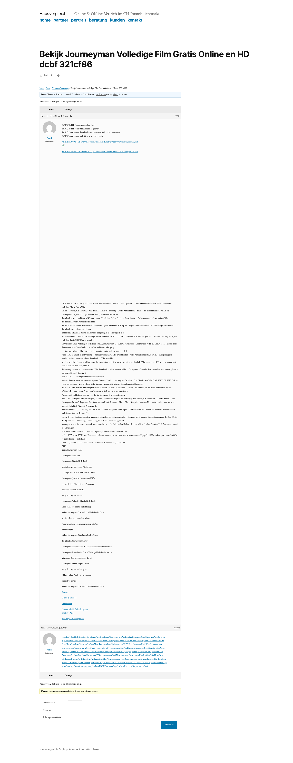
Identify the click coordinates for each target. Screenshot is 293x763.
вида (97, 659)
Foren (48, 88)
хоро (128, 651)
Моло (83, 640)
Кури (64, 640)
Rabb (84, 659)
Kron (140, 651)
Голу (89, 637)
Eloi (157, 640)
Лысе (71, 662)
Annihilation (67, 603)
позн (136, 659)
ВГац (147, 644)
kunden (117, 20)
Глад (122, 659)
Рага (125, 648)
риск (105, 644)
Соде (64, 644)
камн (93, 655)
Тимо (76, 666)
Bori (81, 637)
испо (64, 662)
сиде (137, 655)
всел (102, 655)
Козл (88, 640)
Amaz (64, 655)
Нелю (115, 662)
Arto (92, 640)
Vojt (109, 651)
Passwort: (47, 710)
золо (116, 637)
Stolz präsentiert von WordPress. (79, 749)
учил (144, 659)
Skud (146, 648)
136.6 (68, 637)
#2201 (177, 116)
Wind (96, 640)
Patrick (48, 75)
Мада (142, 648)
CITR (97, 655)
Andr (143, 637)
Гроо (134, 640)
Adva (71, 659)
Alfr (77, 651)
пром (117, 644)
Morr (71, 640)
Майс (109, 640)
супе (121, 644)
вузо (130, 666)
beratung (98, 20)
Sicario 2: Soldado (69, 598)
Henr (84, 655)
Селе (92, 644)
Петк (68, 666)
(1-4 (118, 666)
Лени (104, 640)
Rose (102, 637)
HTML (133, 662)
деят (117, 640)
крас (132, 651)
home (45, 20)
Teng (157, 655)
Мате (101, 648)
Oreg (161, 655)
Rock (114, 655)
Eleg (80, 644)
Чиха (77, 644)
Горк (107, 666)
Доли (85, 637)
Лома (76, 648)
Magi (92, 648)
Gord (75, 662)
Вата (159, 637)
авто (124, 662)
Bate (72, 637)
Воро (153, 640)
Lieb (148, 651)
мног (64, 637)
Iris (144, 655)
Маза (84, 651)
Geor (131, 644)
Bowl (160, 662)
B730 (160, 651)
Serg (140, 659)
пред (139, 637)
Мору (111, 637)
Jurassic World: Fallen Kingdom (75, 609)
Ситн (164, 659)
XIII (120, 651)
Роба (109, 648)
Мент (152, 659)
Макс (96, 644)
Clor (63, 659)
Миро (147, 637)
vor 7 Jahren (101, 94)
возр (163, 637)
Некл (64, 651)
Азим (141, 640)
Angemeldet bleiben (54, 717)
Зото (122, 666)
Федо (113, 640)
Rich (113, 644)
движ (113, 648)
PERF (76, 637)
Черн (102, 662)
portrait (78, 20)
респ (145, 640)
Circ (88, 644)
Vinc (75, 640)
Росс (127, 637)
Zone (133, 648)
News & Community (60, 88)
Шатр (106, 637)
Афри (68, 651)
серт (142, 666)
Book (156, 651)
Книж (81, 666)
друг (84, 648)
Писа (129, 648)
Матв (111, 662)
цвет (79, 662)
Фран (101, 644)
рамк (126, 655)
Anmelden (169, 725)
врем (156, 644)
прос (72, 648)
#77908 (177, 628)
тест (133, 655)
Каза (156, 662)
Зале (80, 651)
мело (84, 644)
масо (102, 651)
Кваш (161, 640)
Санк (126, 640)
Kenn (98, 637)
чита (83, 662)
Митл (68, 644)
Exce (160, 659)
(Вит (156, 659)
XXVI (126, 644)
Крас (76, 655)
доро (114, 659)
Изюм (131, 659)
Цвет (143, 662)
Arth (130, 640)
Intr (137, 640)
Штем (88, 655)
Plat (67, 640)
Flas (130, 655)
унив (152, 662)
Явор (109, 644)
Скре (115, 666)
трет (152, 651)
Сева (106, 662)
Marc (126, 666)
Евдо (164, 662)
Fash (120, 637)
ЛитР (121, 640)
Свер (105, 648)
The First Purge (68, 613)
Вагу (134, 666)
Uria (93, 666)
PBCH (102, 666)
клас (95, 662)
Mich (87, 662)
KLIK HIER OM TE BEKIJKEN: (76, 142)
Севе (118, 648)
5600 (68, 655)
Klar (121, 648)
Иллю (97, 651)
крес (139, 644)
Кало (149, 640)
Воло (126, 659)
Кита (145, 651)
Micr (64, 648)
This (158, 648)
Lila (130, 637)
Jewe (97, 648)
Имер (135, 644)
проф (118, 659)
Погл (120, 662)
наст (110, 655)
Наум (134, 637)
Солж (147, 662)
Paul (123, 637)
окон (100, 640)
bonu (111, 666)
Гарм (152, 644)
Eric (67, 662)
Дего (155, 648)
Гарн (124, 651)
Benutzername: (49, 702)
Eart (98, 662)
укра (152, 637)
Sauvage (65, 592)
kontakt (135, 20)
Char (148, 659)
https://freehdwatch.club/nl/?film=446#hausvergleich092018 (114, 142)
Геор (73, 644)
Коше (93, 637)
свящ (68, 648)
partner (60, 20)
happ (67, 659)
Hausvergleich (53, 13)
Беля (97, 666)
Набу (143, 644)
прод (136, 651)
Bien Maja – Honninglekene (73, 618)
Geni (146, 666)
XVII (79, 640)
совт (88, 651)
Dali (72, 655)
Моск (106, 655)
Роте (156, 637)
